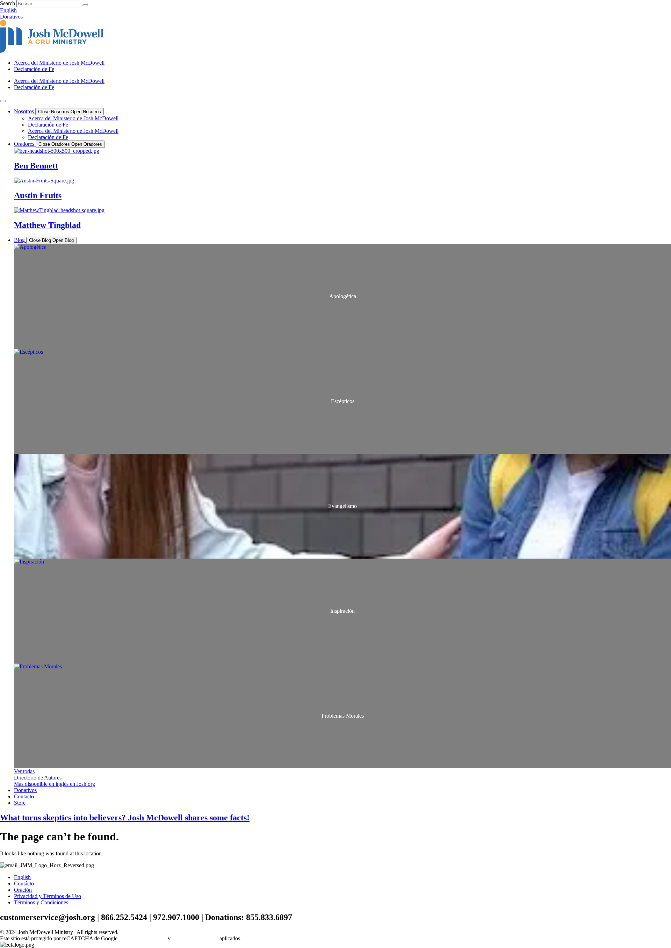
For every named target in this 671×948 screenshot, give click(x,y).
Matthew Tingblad (47, 225)
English (22, 877)
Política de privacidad (142, 938)
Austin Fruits (38, 195)
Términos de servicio (195, 938)
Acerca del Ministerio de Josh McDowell (59, 63)
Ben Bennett (36, 165)
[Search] (85, 5)
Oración (23, 890)
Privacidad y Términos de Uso (47, 896)
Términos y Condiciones (41, 902)
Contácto (24, 883)
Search (7, 3)
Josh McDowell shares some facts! (125, 817)
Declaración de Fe (34, 69)
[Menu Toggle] (3, 101)
